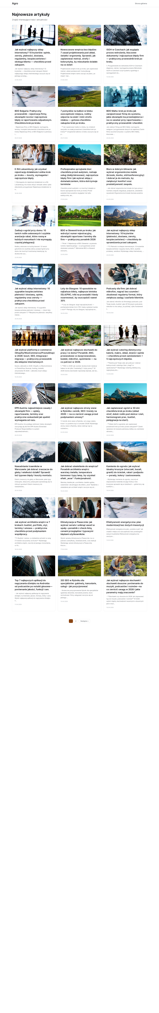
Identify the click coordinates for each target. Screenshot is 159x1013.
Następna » (84, 621)
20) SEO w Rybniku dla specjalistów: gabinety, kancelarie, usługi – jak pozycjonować (79, 583)
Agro (15, 3)
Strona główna (141, 3)
